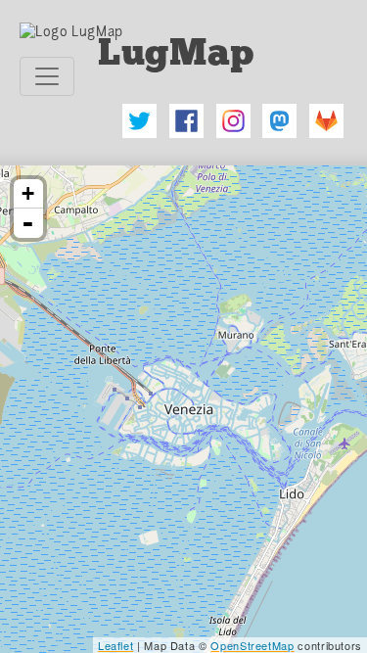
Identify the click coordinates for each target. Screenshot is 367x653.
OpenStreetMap (252, 645)
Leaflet (115, 645)
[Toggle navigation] (47, 76)
